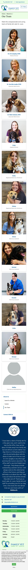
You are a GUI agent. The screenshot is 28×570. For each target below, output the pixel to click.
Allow (14, 564)
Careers (7, 404)
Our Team (7, 407)
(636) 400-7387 (8, 499)
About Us (9, 13)
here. (24, 561)
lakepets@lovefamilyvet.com (11, 502)
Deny (14, 567)
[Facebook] (14, 418)
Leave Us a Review (9, 400)
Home (3, 13)
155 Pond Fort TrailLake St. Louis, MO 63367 (14, 497)
